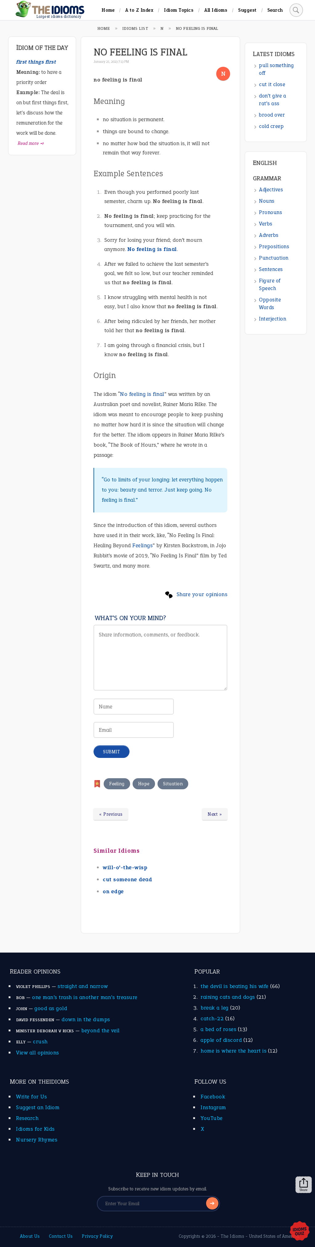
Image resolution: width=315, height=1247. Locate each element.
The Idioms (232, 1236)
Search (275, 10)
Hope (144, 784)
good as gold (50, 1008)
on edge (113, 891)
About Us (30, 1236)
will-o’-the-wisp (125, 867)
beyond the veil (100, 1030)
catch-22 (212, 1018)
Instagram (213, 1107)
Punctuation (274, 257)
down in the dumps (86, 1019)
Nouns (267, 201)
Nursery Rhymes (36, 1139)
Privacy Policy (97, 1236)
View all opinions (37, 1052)
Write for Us (31, 1096)
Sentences (271, 269)
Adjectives (271, 189)
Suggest (247, 10)
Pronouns (270, 212)
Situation (173, 784)
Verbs (266, 223)
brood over (272, 114)
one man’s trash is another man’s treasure (85, 997)
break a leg (215, 1007)
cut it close (272, 84)
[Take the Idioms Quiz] (299, 1231)
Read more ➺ (31, 143)
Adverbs (269, 235)
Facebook (213, 1096)
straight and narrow (83, 986)
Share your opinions (202, 594)
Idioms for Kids (35, 1129)
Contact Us (61, 1236)
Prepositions (274, 246)
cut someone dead (127, 879)
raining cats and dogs (228, 997)
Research (27, 1118)
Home (108, 10)
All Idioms (215, 10)
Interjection (272, 318)
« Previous (110, 814)
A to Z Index (139, 10)
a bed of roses (218, 1029)
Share (304, 1190)
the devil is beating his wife (235, 986)
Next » (215, 814)
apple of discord (221, 1040)
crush (40, 1041)
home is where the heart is (233, 1050)
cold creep (271, 126)
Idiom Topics (178, 10)
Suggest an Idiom (37, 1107)
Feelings (142, 545)
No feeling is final (152, 249)
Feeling (117, 784)
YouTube (212, 1118)
